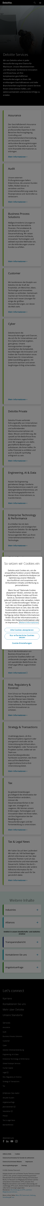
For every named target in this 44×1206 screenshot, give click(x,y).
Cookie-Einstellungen (22, 643)
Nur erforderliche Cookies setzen (22, 636)
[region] (22, 603)
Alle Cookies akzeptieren (22, 630)
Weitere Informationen (29, 622)
